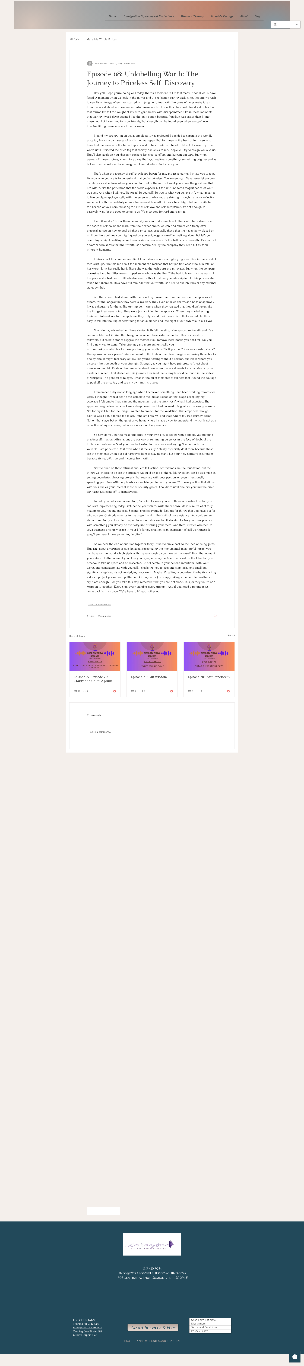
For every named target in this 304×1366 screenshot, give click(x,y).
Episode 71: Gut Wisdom (149, 677)
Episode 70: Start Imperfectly (209, 677)
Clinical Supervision (85, 1334)
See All (231, 635)
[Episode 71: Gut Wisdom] (152, 656)
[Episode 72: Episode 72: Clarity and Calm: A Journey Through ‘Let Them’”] (94, 656)
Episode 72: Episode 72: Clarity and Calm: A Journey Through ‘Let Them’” (94, 679)
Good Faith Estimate (203, 1320)
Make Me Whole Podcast (102, 39)
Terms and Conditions (204, 1327)
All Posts (74, 39)
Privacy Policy (199, 1331)
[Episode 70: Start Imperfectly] (209, 656)
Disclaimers (198, 1324)
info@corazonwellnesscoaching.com (152, 1273)
